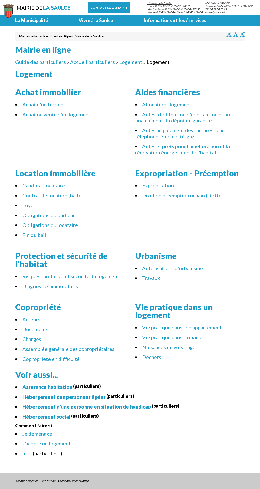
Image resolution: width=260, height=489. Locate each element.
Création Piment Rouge (73, 481)
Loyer (29, 205)
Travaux (151, 278)
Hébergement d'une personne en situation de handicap (86, 407)
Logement (130, 62)
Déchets (151, 357)
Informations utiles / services (175, 20)
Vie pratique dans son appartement (182, 327)
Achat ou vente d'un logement (56, 114)
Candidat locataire (43, 185)
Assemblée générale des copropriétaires (68, 349)
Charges (31, 339)
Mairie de (43, 8)
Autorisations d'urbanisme (172, 268)
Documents (35, 329)
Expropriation (158, 185)
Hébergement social (46, 416)
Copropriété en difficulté (51, 359)
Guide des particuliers (40, 62)
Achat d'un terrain (42, 104)
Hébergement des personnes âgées (64, 397)
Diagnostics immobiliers (50, 286)
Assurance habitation (47, 387)
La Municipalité (31, 20)
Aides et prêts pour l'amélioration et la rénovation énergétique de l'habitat (182, 149)
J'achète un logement (46, 443)
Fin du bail (34, 235)
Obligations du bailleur (48, 215)
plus (27, 453)
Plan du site (47, 481)
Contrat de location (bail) (51, 195)
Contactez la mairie (108, 7)
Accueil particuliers (92, 62)
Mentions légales (27, 481)
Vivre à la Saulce (96, 20)
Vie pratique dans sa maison (173, 337)
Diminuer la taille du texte (235, 34)
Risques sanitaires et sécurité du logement (70, 276)
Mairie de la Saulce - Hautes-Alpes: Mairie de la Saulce (61, 36)
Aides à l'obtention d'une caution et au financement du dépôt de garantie (182, 117)
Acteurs (31, 319)
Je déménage (37, 433)
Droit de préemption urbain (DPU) (181, 195)
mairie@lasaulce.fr (215, 12)
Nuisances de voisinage (169, 347)
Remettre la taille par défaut (242, 34)
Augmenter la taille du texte (229, 34)
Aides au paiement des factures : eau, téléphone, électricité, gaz (180, 133)
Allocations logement (166, 104)
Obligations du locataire (50, 225)
